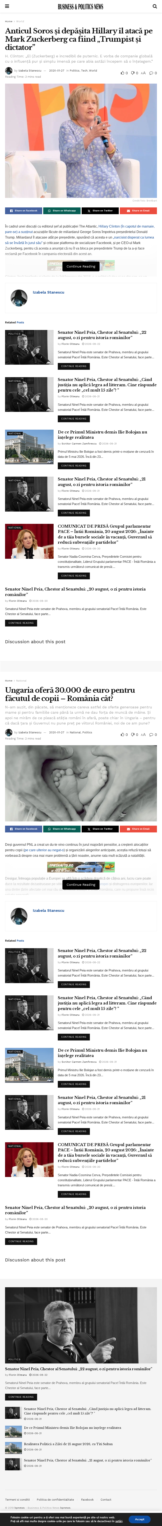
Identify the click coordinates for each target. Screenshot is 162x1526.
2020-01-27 (56, 70)
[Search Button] (155, 6)
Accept (139, 1519)
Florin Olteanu (71, 343)
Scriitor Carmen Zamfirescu (79, 443)
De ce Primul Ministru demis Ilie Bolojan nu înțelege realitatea (72, 1428)
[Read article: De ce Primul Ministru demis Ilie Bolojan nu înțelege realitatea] (29, 447)
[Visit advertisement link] (81, 867)
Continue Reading (75, 365)
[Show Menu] (7, 6)
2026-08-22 (92, 343)
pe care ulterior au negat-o (44, 850)
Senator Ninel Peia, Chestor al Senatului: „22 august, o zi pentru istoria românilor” (78, 1369)
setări (118, 1521)
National (15, 381)
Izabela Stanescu (29, 70)
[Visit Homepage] (80, 6)
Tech (84, 70)
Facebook (87, 1499)
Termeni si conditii (17, 1499)
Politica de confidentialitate (55, 1499)
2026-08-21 (92, 396)
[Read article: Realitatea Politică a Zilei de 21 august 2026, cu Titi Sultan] (13, 1448)
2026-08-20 (92, 548)
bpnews (20, 1507)
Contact (106, 1499)
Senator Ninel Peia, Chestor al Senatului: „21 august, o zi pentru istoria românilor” (88, 1460)
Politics (75, 70)
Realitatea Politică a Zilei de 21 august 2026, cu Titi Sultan (68, 1444)
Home (8, 21)
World (20, 21)
